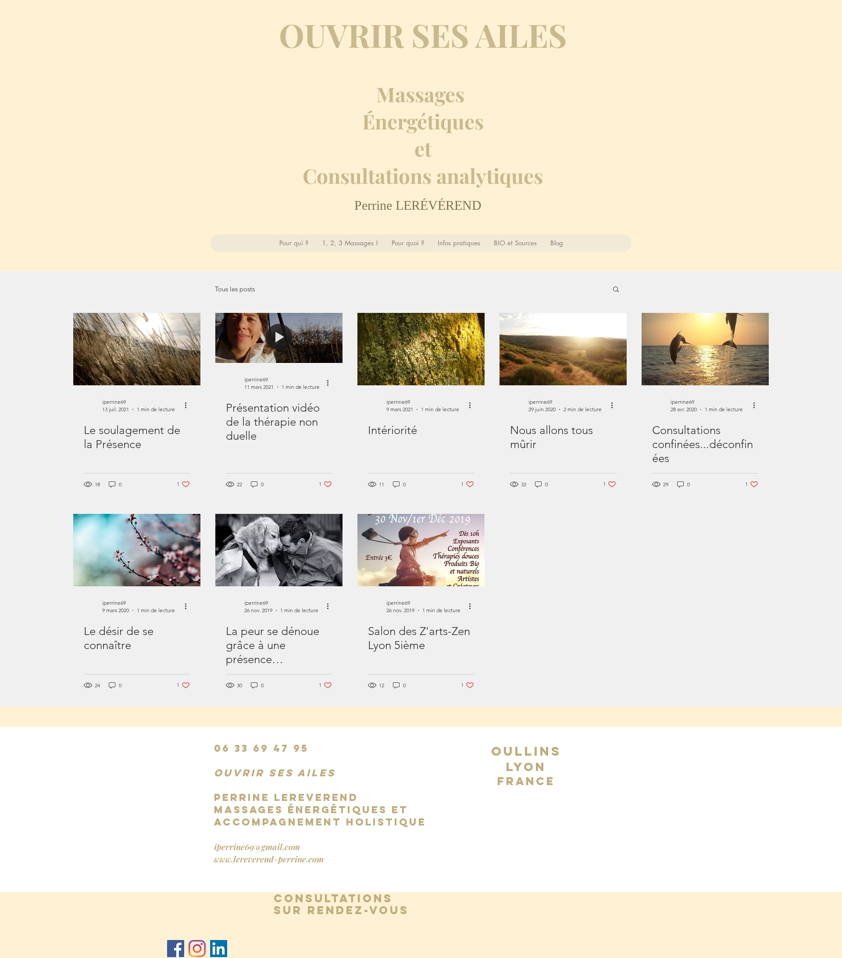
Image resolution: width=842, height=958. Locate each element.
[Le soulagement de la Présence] (136, 349)
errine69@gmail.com (260, 846)
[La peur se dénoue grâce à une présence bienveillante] (279, 550)
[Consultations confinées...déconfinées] (705, 349)
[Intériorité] (421, 349)
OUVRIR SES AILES (423, 34)
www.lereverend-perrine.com (269, 859)
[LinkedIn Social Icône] (218, 948)
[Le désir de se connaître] (136, 550)
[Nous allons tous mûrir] (563, 349)
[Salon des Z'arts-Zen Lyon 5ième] (421, 550)
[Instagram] (197, 948)
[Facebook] (175, 948)
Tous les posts (235, 289)
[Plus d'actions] (188, 405)
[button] (616, 289)
